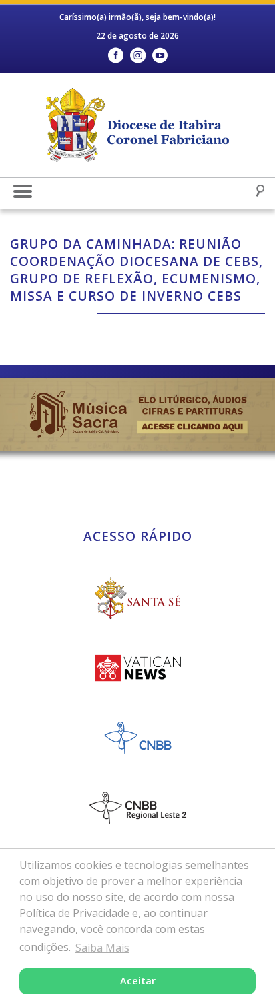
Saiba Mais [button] (102, 947)
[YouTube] (160, 55)
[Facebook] (115, 55)
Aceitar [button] (138, 980)
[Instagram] (137, 55)
